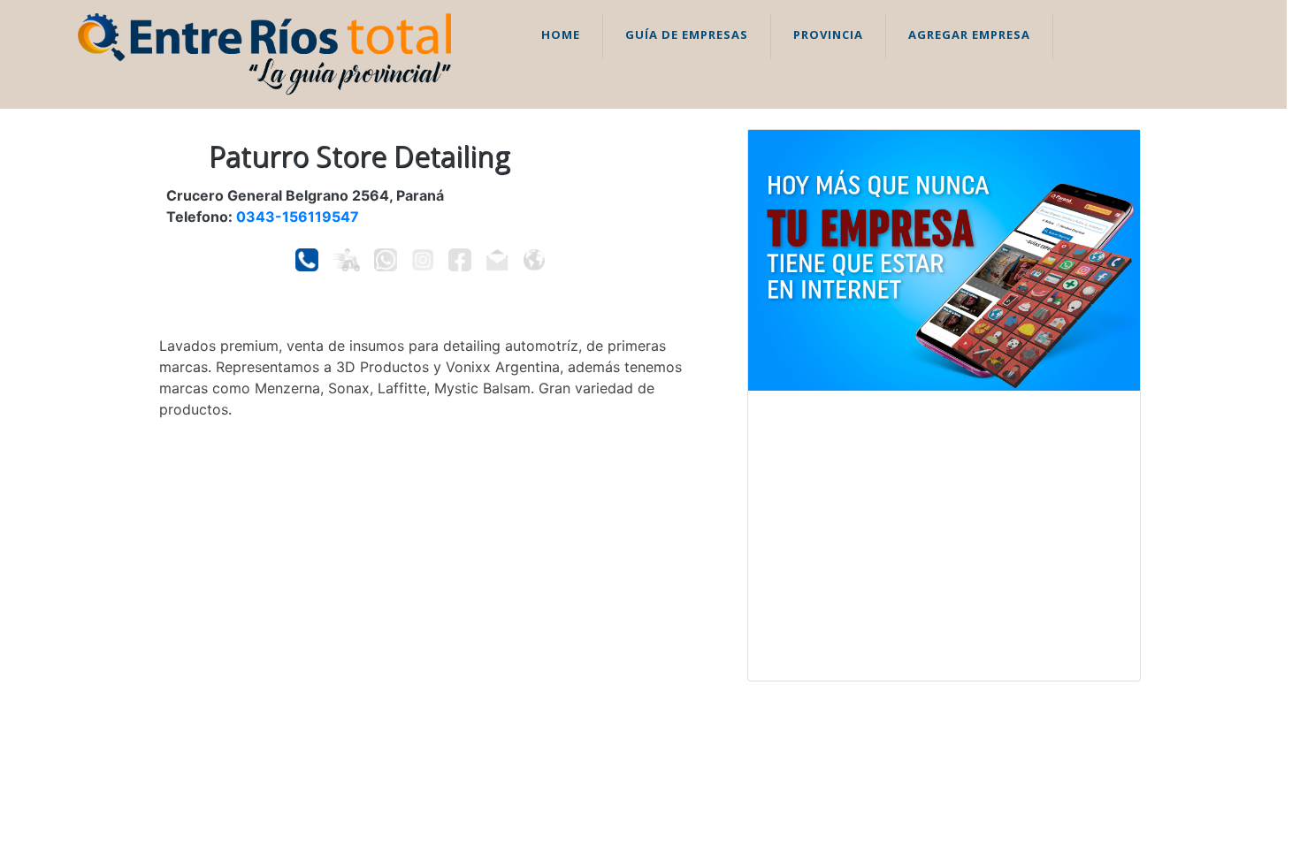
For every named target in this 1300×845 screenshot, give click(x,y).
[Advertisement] (944, 535)
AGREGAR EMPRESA (969, 34)
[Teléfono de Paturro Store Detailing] (306, 259)
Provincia (828, 34)
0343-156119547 (297, 216)
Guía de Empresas (686, 34)
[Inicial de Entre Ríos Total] (264, 53)
